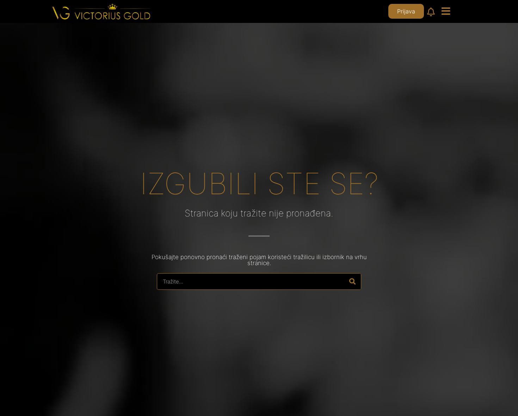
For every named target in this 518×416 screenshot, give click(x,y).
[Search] (352, 281)
